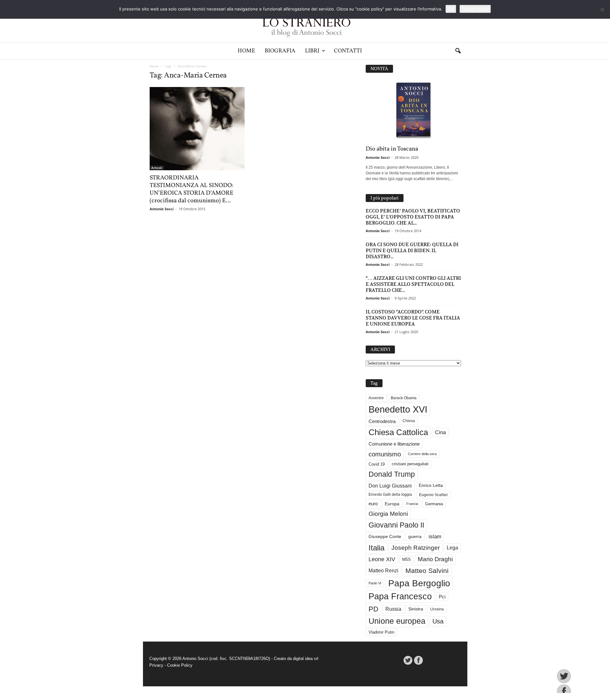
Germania (434, 503)
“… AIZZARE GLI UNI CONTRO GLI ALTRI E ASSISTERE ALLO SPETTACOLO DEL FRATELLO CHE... (413, 284)
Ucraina (437, 609)
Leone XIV (382, 559)
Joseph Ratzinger (415, 547)
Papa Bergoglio (419, 583)
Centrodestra (382, 421)
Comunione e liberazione (394, 444)
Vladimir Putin (381, 632)
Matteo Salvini (427, 570)
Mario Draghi (435, 559)
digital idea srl (305, 658)
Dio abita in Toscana (392, 149)
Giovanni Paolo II (396, 525)
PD (373, 609)
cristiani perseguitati (410, 463)
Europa (392, 503)
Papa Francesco (400, 596)
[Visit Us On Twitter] (408, 660)
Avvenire (376, 398)
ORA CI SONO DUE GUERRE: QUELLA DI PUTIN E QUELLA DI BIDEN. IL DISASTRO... (412, 250)
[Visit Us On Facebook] (418, 660)
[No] (602, 9)
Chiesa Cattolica (398, 432)
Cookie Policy (180, 665)
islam (435, 537)
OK (451, 8)
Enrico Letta (431, 485)
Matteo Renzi (383, 570)
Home (246, 51)
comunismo (385, 454)
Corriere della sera (422, 454)
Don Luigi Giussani (390, 485)
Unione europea (397, 621)
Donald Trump (392, 474)
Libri (312, 51)
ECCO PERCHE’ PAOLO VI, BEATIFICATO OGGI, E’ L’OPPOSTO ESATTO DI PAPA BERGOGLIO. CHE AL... (413, 217)
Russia (393, 609)
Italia (376, 547)
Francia (412, 504)
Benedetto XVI (398, 409)
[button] (458, 51)
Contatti (348, 51)
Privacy (156, 665)
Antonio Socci (161, 208)
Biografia (280, 51)
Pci (442, 596)
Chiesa (409, 421)
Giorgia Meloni (388, 513)
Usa (438, 621)
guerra (415, 536)
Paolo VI (375, 583)
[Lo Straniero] (305, 21)
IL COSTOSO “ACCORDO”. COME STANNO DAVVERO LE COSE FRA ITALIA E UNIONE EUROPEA (413, 318)
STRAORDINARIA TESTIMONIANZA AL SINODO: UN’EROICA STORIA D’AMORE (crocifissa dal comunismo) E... (191, 189)
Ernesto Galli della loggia (390, 494)
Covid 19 (377, 464)
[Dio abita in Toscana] (413, 110)
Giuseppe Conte (385, 536)
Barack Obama (404, 398)
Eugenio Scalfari (433, 495)
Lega (452, 547)
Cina (440, 432)
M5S (406, 559)
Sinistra (415, 608)
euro (373, 503)
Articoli (156, 167)
